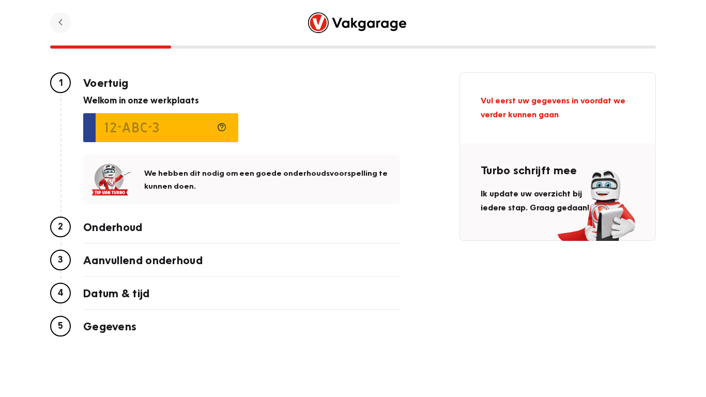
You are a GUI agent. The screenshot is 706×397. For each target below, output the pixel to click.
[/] (357, 22)
